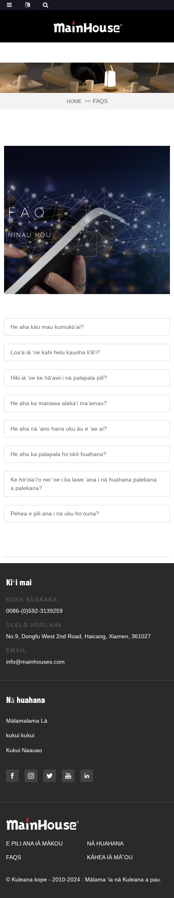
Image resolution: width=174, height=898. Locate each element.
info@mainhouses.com (35, 661)
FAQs (13, 857)
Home (74, 101)
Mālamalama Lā (26, 720)
